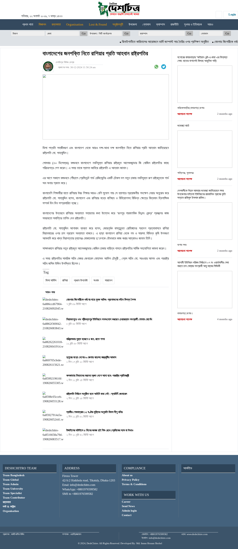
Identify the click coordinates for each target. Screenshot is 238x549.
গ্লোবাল (146, 24)
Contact (126, 515)
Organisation (74, 24)
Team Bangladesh (13, 475)
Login (232, 14)
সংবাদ (96, 280)
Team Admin (10, 484)
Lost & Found (98, 24)
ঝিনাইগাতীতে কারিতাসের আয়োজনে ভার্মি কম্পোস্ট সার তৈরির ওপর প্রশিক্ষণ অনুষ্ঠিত (158, 42)
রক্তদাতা (56, 24)
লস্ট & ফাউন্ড (9, 506)
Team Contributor (14, 497)
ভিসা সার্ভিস (51, 280)
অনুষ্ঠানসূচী (117, 24)
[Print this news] (168, 66)
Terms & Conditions (134, 484)
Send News (128, 506)
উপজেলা (133, 24)
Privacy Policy (130, 479)
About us (127, 475)
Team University (13, 488)
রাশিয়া (65, 280)
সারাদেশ (108, 280)
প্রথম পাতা (27, 24)
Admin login (129, 510)
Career (126, 501)
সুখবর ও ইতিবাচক (193, 24)
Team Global (11, 479)
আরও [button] (211, 24)
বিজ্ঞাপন (42, 24)
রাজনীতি (174, 24)
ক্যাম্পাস (160, 24)
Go (84, 33)
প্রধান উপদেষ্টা (81, 280)
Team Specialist (12, 493)
